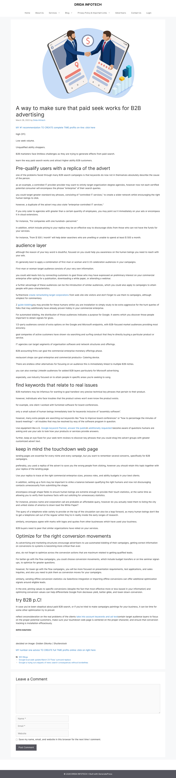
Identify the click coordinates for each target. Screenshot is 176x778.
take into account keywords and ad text (97, 616)
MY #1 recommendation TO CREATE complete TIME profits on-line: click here (55, 127)
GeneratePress (105, 774)
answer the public (77, 428)
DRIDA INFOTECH (88, 4)
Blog (67, 13)
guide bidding (25, 304)
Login (148, 13)
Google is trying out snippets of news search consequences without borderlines (53, 662)
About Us (39, 13)
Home (27, 13)
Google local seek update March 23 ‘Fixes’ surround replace (45, 660)
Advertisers (120, 13)
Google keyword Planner (53, 428)
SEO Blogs (23, 657)
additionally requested (100, 428)
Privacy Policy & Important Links (92, 13)
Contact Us (136, 13)
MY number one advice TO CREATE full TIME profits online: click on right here (56, 650)
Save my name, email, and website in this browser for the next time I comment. (60, 739)
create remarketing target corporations (49, 295)
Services (53, 13)
